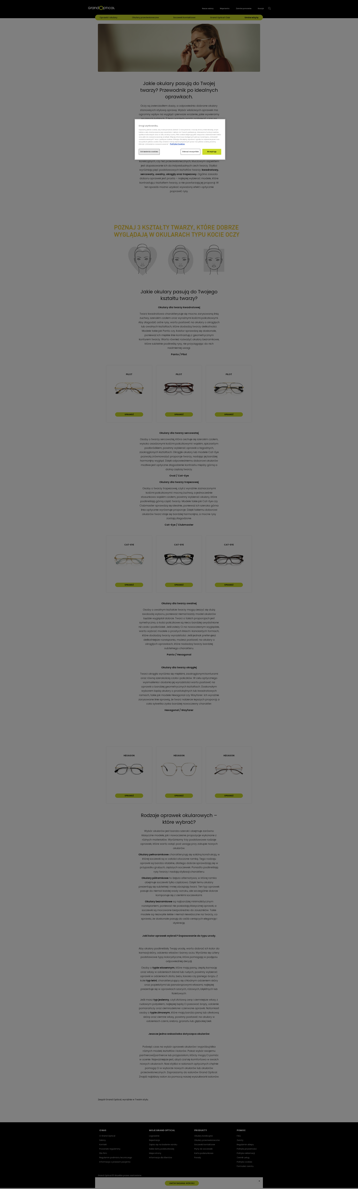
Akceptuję (211, 152)
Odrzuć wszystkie (190, 152)
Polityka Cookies (177, 144)
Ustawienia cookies (149, 152)
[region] (180, 139)
